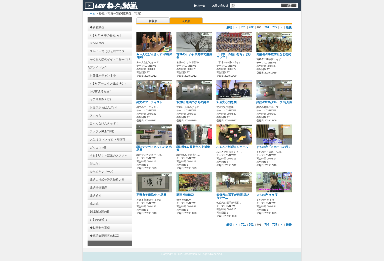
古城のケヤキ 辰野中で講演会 (194, 56)
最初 (229, 27)
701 (243, 27)
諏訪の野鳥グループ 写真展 (274, 102)
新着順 (153, 21)
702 (251, 27)
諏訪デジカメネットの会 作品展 (154, 148)
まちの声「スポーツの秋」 (273, 147)
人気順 (186, 21)
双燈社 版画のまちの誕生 (192, 102)
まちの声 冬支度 (267, 194)
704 (266, 27)
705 (274, 27)
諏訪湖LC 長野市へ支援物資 (193, 148)
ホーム (91, 13)
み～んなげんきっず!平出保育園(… (154, 56)
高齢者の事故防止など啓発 (273, 54)
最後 (289, 27)
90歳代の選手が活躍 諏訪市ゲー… (232, 196)
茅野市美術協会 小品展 (151, 194)
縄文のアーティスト (149, 102)
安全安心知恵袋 (226, 102)
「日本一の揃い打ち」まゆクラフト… (233, 56)
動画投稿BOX (185, 194)
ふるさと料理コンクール (232, 147)
